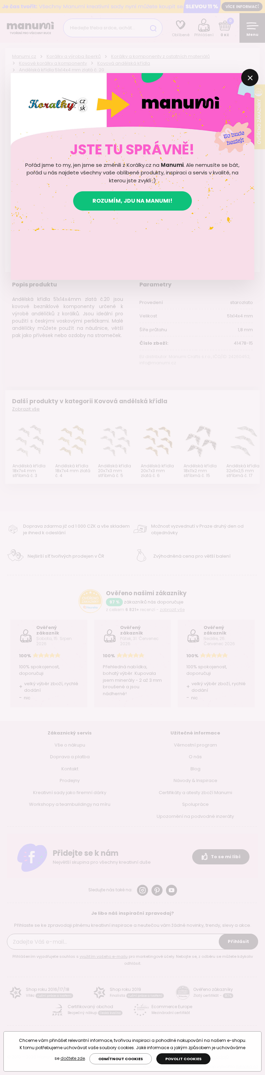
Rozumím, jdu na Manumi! (132, 201)
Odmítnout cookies (120, 1059)
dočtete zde (72, 1058)
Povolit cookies (183, 1059)
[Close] (249, 77)
